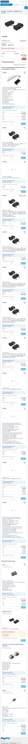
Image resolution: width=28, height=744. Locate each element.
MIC (7, 707)
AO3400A (4, 72)
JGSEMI (8, 282)
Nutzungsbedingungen (12, 743)
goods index (3, 740)
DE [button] (21, 4)
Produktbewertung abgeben (19, 64)
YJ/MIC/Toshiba (10, 580)
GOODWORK (9, 176)
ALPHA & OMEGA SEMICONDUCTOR (14, 87)
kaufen (24, 58)
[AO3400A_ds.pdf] (25, 41)
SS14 (3, 564)
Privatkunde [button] (16, 4)
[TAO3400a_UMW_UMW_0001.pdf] (25, 338)
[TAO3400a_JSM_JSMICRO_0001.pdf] (25, 303)
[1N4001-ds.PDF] (25, 691)
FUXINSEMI (9, 210)
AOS (7, 627)
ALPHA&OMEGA (10, 142)
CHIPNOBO (9, 246)
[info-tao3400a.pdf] (25, 128)
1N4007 (4, 690)
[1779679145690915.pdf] (21, 41)
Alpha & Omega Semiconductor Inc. (13, 423)
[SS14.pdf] (25, 565)
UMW (8, 352)
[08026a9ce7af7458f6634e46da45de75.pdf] (23, 41)
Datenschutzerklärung (4, 743)
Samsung (8, 662)
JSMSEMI (9, 317)
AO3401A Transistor (6, 611)
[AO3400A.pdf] (25, 73)
